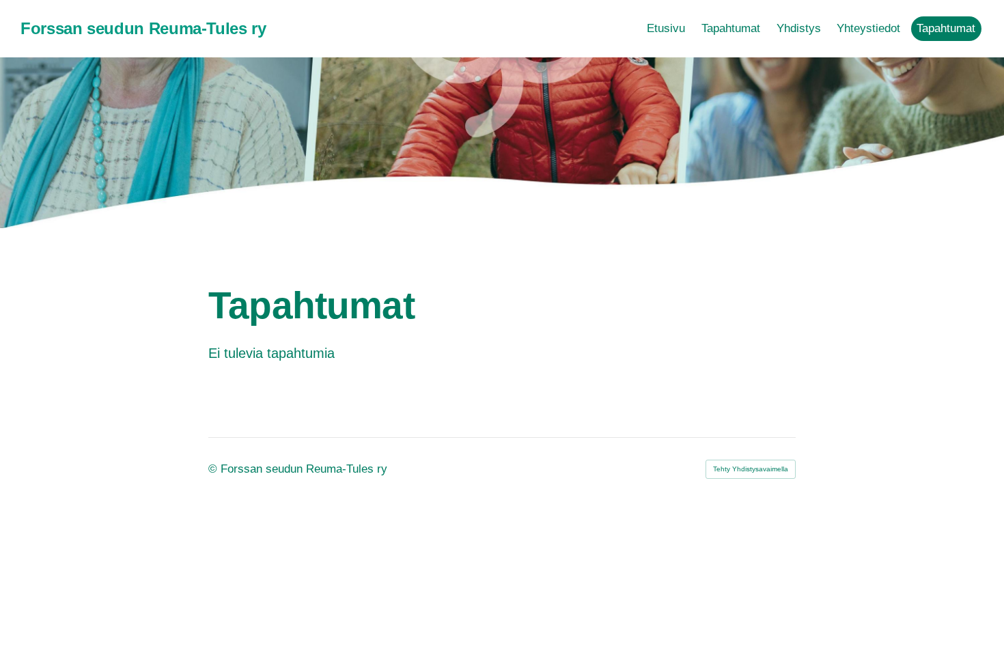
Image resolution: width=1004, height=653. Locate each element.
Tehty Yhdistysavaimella (750, 469)
